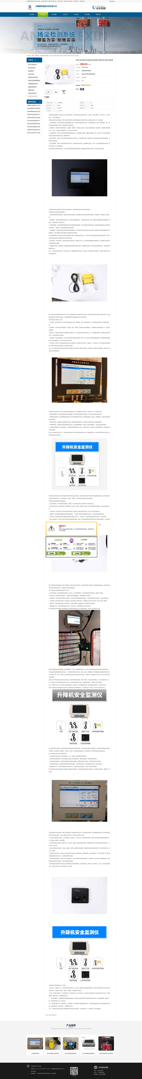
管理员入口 (49, 1073)
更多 (40, 101)
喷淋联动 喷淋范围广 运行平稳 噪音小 (34, 105)
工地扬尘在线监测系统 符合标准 (84, 1053)
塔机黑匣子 (31, 71)
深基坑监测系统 (32, 87)
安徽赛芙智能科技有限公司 (57, 1068)
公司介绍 (65, 14)
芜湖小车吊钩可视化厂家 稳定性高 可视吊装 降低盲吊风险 (34, 132)
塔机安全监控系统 (33, 77)
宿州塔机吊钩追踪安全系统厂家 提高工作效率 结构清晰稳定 (34, 123)
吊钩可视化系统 (32, 93)
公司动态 (76, 14)
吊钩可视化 (31, 74)
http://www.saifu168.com (51, 1015)
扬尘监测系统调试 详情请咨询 (49, 1053)
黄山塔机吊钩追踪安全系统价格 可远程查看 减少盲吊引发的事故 (34, 126)
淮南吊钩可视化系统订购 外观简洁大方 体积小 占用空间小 (34, 129)
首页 (33, 55)
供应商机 (43, 14)
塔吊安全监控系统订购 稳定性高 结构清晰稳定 (34, 117)
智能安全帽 (31, 90)
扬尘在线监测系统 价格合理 (102, 1053)
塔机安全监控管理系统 (34, 80)
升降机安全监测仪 (44, 55)
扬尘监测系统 (31, 67)
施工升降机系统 (32, 64)
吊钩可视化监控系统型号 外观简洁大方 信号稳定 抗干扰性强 (34, 120)
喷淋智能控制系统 (33, 83)
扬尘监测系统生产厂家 (66, 1053)
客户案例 (87, 14)
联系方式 (98, 14)
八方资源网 (39, 1073)
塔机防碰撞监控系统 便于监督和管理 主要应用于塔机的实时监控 (34, 111)
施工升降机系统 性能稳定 (31, 1053)
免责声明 (44, 1073)
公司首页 (31, 14)
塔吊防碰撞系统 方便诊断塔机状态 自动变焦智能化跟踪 (34, 108)
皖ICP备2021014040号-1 (46, 1068)
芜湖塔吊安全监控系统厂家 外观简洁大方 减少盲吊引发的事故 (34, 114)
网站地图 (54, 1073)
